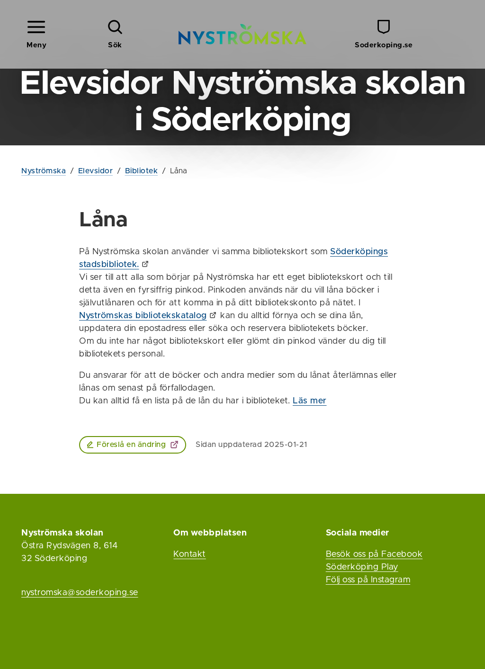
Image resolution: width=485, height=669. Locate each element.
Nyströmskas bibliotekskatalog (143, 316)
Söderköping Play (362, 567)
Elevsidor (95, 171)
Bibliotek (141, 171)
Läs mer (310, 401)
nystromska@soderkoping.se (79, 593)
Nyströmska (43, 171)
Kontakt (189, 554)
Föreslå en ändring (131, 444)
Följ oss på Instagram (368, 580)
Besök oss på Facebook (374, 554)
